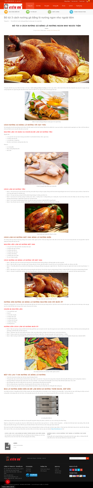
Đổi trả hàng (58, 470)
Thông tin (43, 466)
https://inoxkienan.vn (56, 428)
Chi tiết (14, 447)
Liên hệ (70, 5)
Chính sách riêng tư (31, 458)
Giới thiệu (38, 5)
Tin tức (63, 5)
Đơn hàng (28, 470)
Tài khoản (29, 466)
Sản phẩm (46, 5)
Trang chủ (30, 5)
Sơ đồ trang (58, 472)
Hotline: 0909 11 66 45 (8, 486)
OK (87, 458)
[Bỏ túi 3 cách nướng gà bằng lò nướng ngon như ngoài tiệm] (46, 59)
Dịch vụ (57, 466)
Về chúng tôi (44, 470)
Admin (38, 30)
